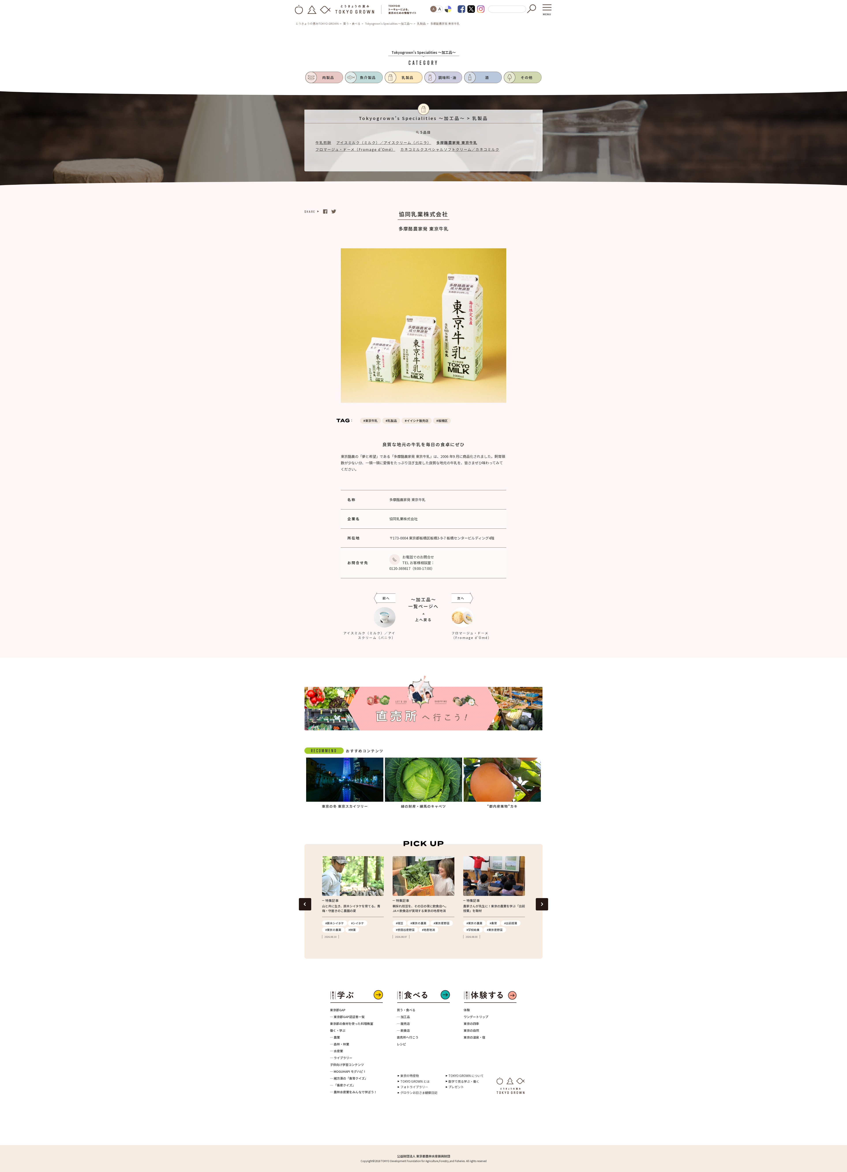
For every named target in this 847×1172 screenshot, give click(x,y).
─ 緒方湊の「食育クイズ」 (349, 1078)
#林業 (352, 930)
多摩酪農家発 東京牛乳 (456, 142)
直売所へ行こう (407, 1037)
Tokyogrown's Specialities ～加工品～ (388, 23)
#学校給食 (473, 930)
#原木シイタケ (334, 923)
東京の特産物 (409, 1075)
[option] (423, 328)
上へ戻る (423, 619)
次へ (461, 598)
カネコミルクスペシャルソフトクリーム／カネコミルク (449, 149)
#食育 (493, 923)
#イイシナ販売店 (416, 420)
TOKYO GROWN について (466, 1075)
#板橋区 (442, 420)
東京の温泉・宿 (474, 1037)
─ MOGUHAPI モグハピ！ (348, 1071)
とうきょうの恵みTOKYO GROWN (317, 23)
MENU (547, 12)
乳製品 (421, 23)
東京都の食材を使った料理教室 (351, 1023)
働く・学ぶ (337, 1030)
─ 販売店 (403, 1023)
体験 (467, 1010)
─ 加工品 (403, 1017)
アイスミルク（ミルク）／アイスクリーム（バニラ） (383, 142)
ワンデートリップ (476, 1017)
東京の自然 (471, 1030)
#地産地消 (428, 930)
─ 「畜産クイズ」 (342, 1085)
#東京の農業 (333, 930)
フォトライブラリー (414, 1087)
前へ (386, 598)
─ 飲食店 (403, 1030)
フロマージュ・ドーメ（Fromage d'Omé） (355, 149)
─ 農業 (335, 1037)
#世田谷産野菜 (405, 930)
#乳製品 (391, 420)
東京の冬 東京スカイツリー (345, 806)
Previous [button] (305, 904)
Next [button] (542, 904)
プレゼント (456, 1087)
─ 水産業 (336, 1051)
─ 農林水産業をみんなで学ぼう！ (353, 1092)
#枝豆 (399, 923)
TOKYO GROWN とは (414, 1081)
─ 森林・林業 (339, 1044)
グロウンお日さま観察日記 (418, 1092)
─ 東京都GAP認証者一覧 (347, 1017)
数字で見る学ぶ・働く (463, 1081)
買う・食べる (351, 23)
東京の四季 (471, 1023)
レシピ (401, 1044)
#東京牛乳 (370, 420)
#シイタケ (357, 923)
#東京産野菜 (442, 923)
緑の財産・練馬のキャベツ (423, 806)
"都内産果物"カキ (502, 806)
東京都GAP (337, 1010)
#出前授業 (510, 923)
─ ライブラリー (341, 1058)
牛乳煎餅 (323, 142)
